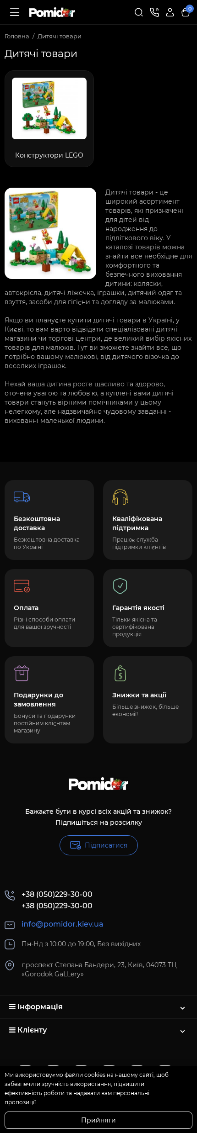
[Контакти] (154, 12)
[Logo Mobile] (52, 12)
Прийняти (98, 1120)
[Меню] (15, 12)
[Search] (139, 12)
